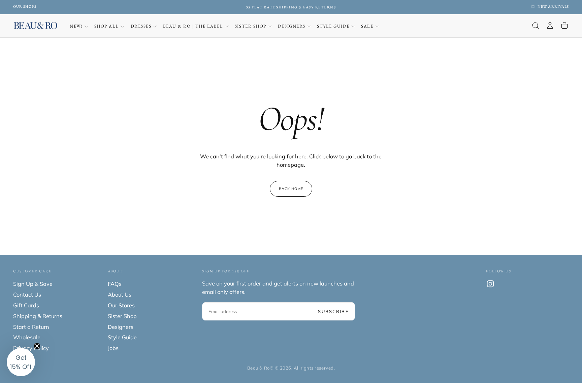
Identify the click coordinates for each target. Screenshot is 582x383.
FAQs (115, 283)
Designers (291, 26)
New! (76, 26)
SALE (367, 26)
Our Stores (121, 305)
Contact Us (27, 294)
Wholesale (26, 337)
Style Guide (333, 26)
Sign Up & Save (33, 283)
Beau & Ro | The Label (193, 26)
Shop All (106, 26)
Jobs (113, 348)
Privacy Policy (31, 348)
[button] (535, 26)
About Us (119, 294)
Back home (291, 188)
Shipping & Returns (37, 316)
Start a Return (31, 326)
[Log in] (550, 26)
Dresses (141, 26)
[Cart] (564, 26)
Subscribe (333, 311)
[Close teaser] (37, 346)
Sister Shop (250, 26)
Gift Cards (26, 305)
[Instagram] (490, 283)
